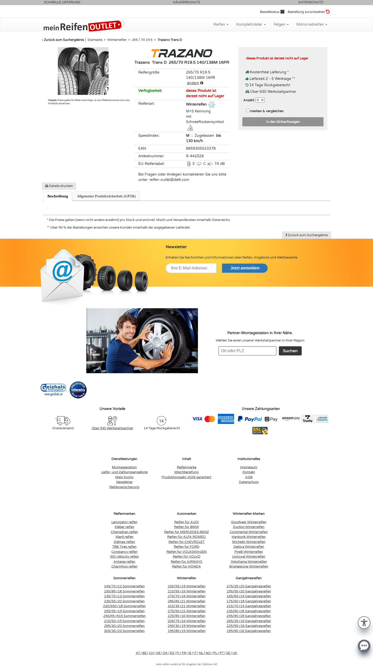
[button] (364, 622)
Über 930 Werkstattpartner (112, 428)
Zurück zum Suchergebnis (64, 40)
